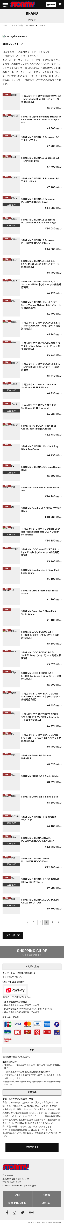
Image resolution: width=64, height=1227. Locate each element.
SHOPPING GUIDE (17, 1203)
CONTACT (47, 1203)
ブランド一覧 (13, 935)
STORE (46, 1194)
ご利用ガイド (32, 1147)
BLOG (31, 1212)
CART (17, 1194)
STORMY (22, 4)
